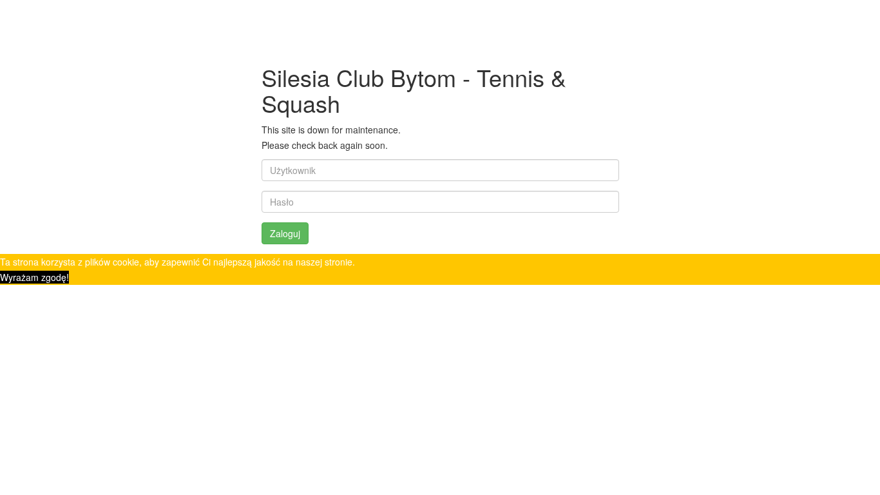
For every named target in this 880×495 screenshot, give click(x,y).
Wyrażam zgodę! (34, 277)
